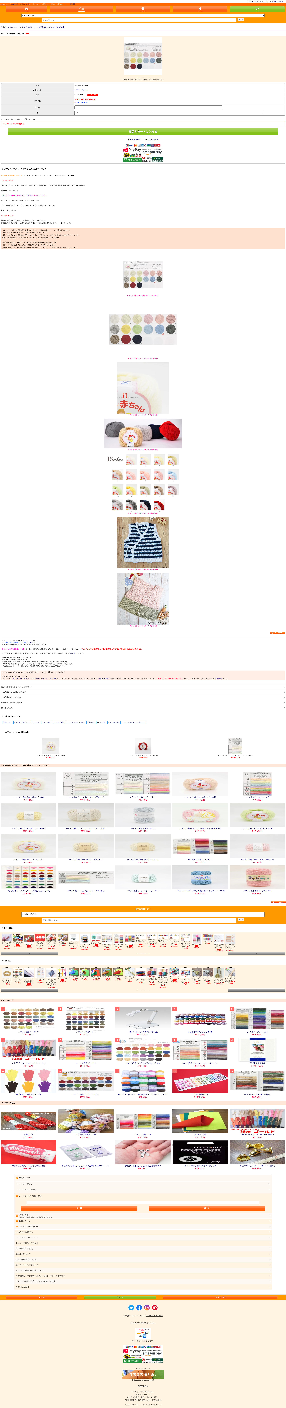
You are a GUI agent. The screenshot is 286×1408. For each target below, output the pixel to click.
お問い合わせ (73, 653)
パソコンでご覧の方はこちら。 (143, 1323)
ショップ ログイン (24, 1184)
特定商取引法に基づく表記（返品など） (17, 687)
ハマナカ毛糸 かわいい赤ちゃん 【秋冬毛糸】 (42, 678)
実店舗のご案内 (22, 1287)
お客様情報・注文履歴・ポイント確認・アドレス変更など (40, 1276)
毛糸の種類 (90, 722)
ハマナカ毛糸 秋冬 (59, 722)
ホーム (43, 1297)
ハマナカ (17, 722)
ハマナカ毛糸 (47, 722)
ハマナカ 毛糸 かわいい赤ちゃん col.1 (51, 756)
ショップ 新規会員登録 (26, 1189)
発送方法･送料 (135, 139)
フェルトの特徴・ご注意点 (27, 1243)
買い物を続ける (7, 708)
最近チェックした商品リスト (28, 1265)
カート (121, 1297)
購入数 (37, 107)
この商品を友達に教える (11, 697)
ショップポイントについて (27, 1238)
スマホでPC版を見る (154, 1316)
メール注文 (31, 642)
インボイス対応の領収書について (30, 1270)
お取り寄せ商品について (26, 1260)
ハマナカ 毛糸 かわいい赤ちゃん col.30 (143, 756)
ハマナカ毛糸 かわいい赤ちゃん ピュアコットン (235, 756)
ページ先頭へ (221, 1297)
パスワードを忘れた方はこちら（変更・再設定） (36, 1281)
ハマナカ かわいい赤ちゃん (76, 722)
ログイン (5, 640)
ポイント (25, 640)
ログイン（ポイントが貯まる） (258, 1)
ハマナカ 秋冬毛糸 (114, 722)
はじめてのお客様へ (24, 1232)
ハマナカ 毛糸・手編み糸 (19, 678)
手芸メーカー (7, 722)
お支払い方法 (153, 139)
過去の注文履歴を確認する (12, 702)
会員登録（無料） (278, 1)
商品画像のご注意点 (24, 1249)
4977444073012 (80, 90)
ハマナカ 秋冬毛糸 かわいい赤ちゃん (134, 722)
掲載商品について (23, 1254)
